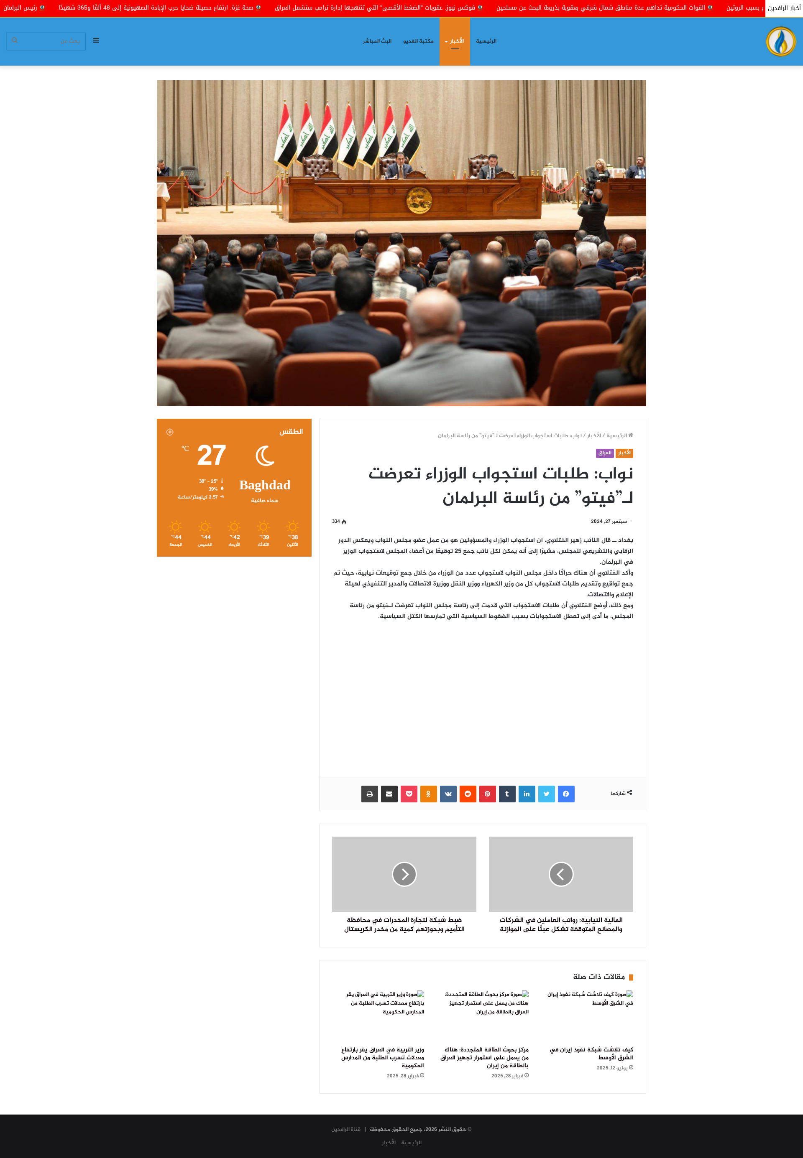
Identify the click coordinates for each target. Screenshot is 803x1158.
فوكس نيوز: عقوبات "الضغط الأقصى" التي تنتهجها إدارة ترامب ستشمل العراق (483, 7)
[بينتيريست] (487, 794)
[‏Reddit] (468, 794)
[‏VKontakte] (448, 794)
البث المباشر (377, 41)
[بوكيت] (409, 794)
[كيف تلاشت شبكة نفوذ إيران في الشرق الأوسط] (587, 1016)
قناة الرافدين (346, 1129)
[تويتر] (546, 794)
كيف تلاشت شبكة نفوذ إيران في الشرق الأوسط (591, 1054)
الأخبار (457, 41)
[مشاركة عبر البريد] (389, 794)
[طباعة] (369, 794)
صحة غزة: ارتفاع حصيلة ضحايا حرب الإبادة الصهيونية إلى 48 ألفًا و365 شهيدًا (264, 7)
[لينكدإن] (527, 794)
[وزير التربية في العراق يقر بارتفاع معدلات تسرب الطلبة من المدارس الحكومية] (378, 1016)
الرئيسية (486, 41)
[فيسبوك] (566, 794)
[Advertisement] (482, 693)
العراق (604, 453)
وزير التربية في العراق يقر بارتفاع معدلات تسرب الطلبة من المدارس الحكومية (382, 1058)
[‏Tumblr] (507, 794)
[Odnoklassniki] (428, 794)
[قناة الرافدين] (781, 41)
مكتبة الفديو (418, 41)
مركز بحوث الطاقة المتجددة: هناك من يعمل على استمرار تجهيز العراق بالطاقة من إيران (484, 1058)
